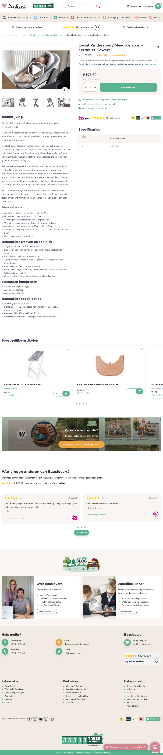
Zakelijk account (126, 611)
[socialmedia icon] (29, 719)
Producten (13, 35)
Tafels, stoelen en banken (40, 35)
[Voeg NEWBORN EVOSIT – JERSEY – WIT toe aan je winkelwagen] (66, 393)
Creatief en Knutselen (86, 17)
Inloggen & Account (74, 686)
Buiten (62, 17)
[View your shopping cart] (158, 6)
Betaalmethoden (73, 692)
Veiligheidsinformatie (75, 699)
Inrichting (44, 17)
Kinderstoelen (58, 35)
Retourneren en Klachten (77, 696)
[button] (81, 27)
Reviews (80, 532)
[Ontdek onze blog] (81, 564)
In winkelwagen (128, 87)
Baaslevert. (71, 752)
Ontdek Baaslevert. (46, 611)
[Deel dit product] (158, 47)
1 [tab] (76, 403)
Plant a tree (9, 696)
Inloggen (149, 6)
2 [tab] (79, 403)
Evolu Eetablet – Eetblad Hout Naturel (98, 385)
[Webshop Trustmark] (74, 517)
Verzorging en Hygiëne (118, 17)
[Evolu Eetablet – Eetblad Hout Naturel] (110, 364)
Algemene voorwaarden (86, 752)
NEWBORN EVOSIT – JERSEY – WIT (23, 385)
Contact (8, 702)
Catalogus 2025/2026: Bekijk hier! (80, 444)
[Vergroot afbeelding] (64, 90)
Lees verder (150, 64)
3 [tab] (83, 403)
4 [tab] (86, 403)
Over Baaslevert (11, 686)
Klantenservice (134, 6)
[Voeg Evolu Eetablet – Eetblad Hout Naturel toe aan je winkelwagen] (139, 391)
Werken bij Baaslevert (14, 689)
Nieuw (143, 17)
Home (4, 35)
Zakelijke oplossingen (14, 692)
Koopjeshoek (132, 706)
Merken (69, 702)
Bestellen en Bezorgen (76, 689)
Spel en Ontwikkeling (18, 17)
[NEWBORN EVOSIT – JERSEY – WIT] (36, 364)
